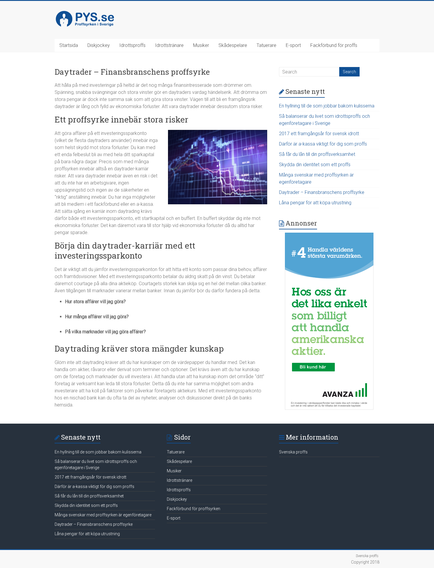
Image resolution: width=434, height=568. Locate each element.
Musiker (201, 45)
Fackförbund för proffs (333, 45)
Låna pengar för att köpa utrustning (315, 202)
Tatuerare (266, 45)
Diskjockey (98, 45)
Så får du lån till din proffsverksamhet (317, 154)
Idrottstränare (169, 45)
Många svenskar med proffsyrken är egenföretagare (103, 514)
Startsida (68, 45)
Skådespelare (232, 45)
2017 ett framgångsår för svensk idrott (319, 133)
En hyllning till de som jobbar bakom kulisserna (326, 106)
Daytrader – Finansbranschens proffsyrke (321, 192)
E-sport (293, 45)
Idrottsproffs (132, 45)
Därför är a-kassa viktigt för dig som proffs (323, 144)
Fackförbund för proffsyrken (193, 508)
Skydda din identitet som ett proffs (314, 164)
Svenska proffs (293, 452)
